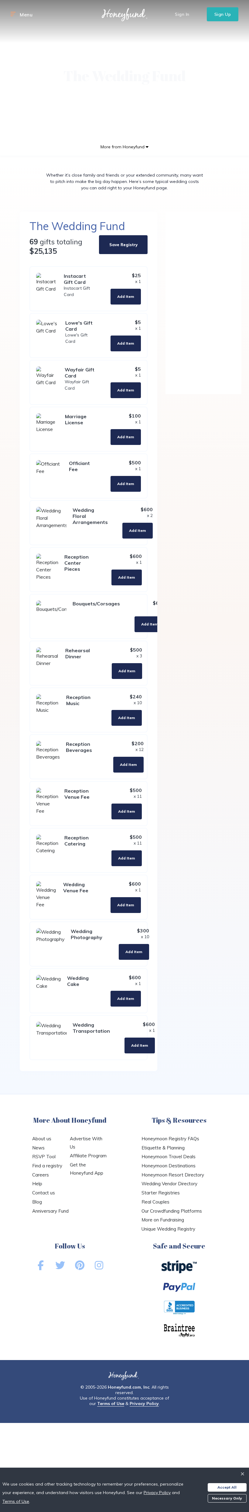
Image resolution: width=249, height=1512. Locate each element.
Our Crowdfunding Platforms (172, 1211)
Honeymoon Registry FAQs (170, 1139)
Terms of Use (110, 1403)
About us (41, 1139)
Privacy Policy (144, 1403)
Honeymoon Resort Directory (173, 1175)
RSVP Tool (44, 1156)
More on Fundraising (163, 1220)
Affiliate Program (88, 1156)
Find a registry (47, 1166)
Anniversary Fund (50, 1211)
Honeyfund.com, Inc (128, 1387)
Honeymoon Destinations (169, 1166)
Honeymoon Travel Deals (169, 1156)
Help (37, 1184)
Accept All (227, 1487)
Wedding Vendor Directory (169, 1184)
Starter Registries (161, 1193)
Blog (37, 1202)
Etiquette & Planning (163, 1148)
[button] (13, 14)
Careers (40, 1175)
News (38, 1148)
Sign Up (222, 14)
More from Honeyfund (123, 147)
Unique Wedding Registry (168, 1229)
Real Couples (155, 1202)
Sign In (182, 14)
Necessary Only (227, 1498)
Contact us (43, 1193)
